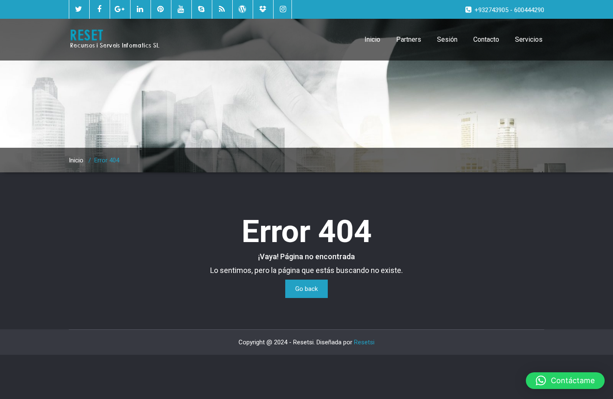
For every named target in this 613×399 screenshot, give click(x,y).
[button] (565, 380)
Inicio (372, 39)
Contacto (486, 39)
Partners (408, 39)
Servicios (529, 39)
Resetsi (364, 342)
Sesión (447, 39)
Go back (306, 289)
